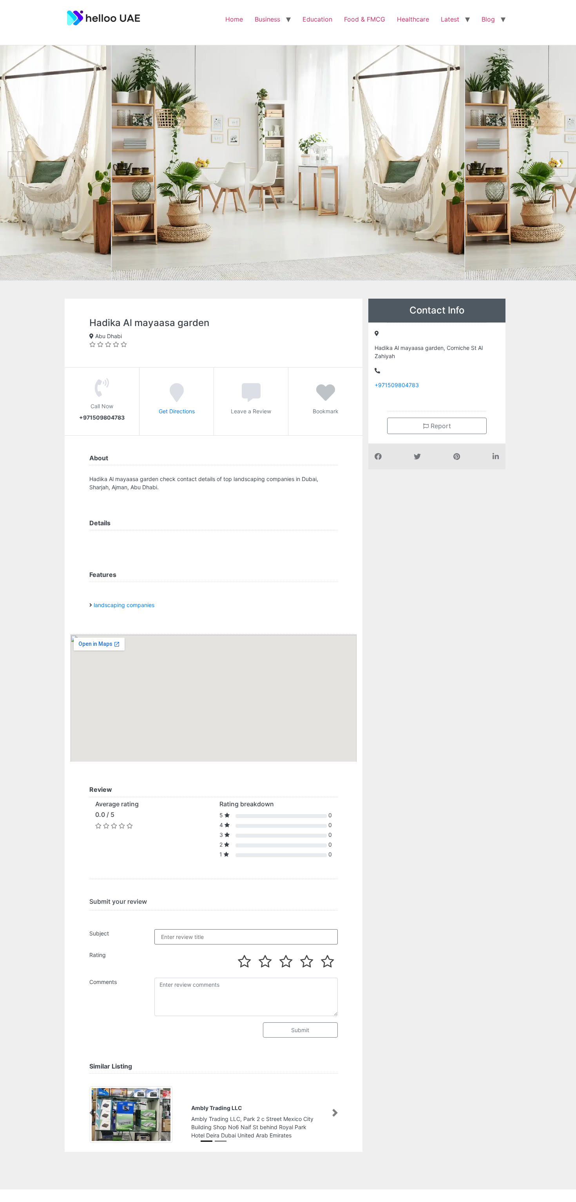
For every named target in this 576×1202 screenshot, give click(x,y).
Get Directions (177, 411)
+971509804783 (397, 385)
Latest (450, 19)
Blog (488, 19)
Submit (300, 1030)
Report (440, 426)
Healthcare (413, 19)
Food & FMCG (364, 19)
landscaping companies (124, 605)
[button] (92, 1113)
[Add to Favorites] (325, 398)
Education (317, 19)
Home (234, 19)
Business (267, 19)
